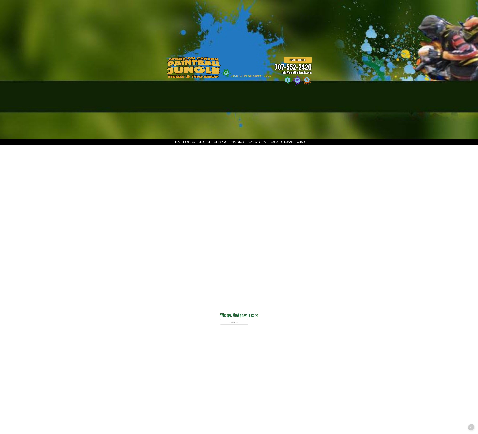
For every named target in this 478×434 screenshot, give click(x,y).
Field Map (274, 141)
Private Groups (237, 141)
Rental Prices (189, 141)
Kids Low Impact (220, 141)
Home (177, 141)
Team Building (254, 141)
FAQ (264, 141)
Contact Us (301, 141)
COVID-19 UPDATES (297, 59)
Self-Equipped (204, 141)
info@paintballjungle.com (297, 72)
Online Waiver (287, 141)
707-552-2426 (293, 67)
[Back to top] (471, 427)
